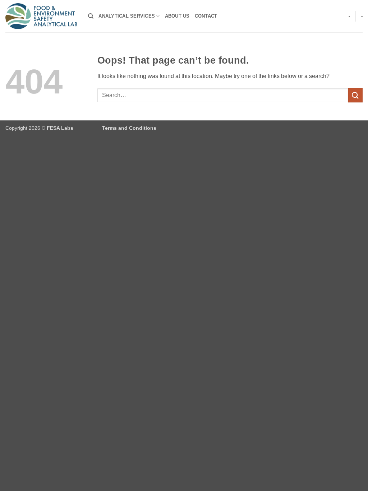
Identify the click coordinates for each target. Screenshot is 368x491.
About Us (177, 16)
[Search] (90, 16)
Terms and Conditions (129, 128)
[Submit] (355, 95)
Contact (206, 16)
